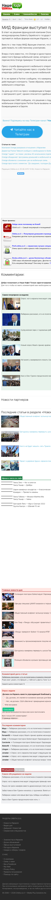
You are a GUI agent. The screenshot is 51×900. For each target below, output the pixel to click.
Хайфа (47, 19)
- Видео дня (7, 825)
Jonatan (5, 753)
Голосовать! (8, 709)
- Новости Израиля (10, 823)
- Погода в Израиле (10, 847)
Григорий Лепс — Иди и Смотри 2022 (29, 504)
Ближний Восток (30, 14)
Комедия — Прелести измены (25, 492)
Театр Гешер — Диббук (22, 485)
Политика (45, 14)
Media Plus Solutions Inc (36, 893)
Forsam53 (6, 735)
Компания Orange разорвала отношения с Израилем (24, 148)
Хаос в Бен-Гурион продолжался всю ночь (20, 799)
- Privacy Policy (8, 869)
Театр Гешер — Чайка (22, 499)
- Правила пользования (12, 872)
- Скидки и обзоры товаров (13, 850)
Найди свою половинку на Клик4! (26, 224)
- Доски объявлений (10, 842)
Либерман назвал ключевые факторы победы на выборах (25, 795)
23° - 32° (40, 19)
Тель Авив (28, 19)
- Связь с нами (8, 861)
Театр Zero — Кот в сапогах (24, 482)
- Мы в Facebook (9, 864)
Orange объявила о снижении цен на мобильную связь (24, 160)
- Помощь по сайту (10, 874)
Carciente (6, 742)
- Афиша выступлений (11, 845)
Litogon (5, 749)
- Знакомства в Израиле (12, 840)
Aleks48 (5, 746)
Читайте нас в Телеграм (23, 132)
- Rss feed (6, 867)
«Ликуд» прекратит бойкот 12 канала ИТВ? (32, 632)
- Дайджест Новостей (11, 828)
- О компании (8, 859)
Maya (4, 728)
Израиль (6, 14)
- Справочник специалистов (14, 831)
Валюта (5, 19)
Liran (4, 739)
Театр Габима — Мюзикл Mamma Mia (28, 497)
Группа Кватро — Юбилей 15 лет (26, 506)
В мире (17, 14)
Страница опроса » (10, 718)
